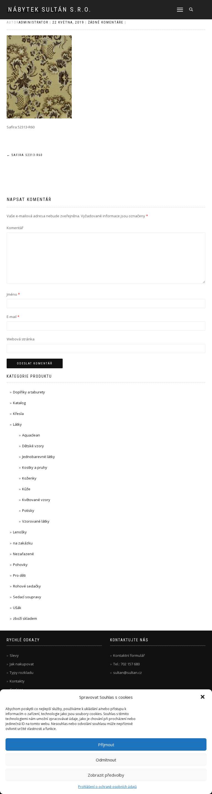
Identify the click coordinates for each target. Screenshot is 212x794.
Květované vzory (36, 499)
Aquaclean (31, 435)
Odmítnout (106, 760)
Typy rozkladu (21, 672)
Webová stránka (21, 339)
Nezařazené (23, 553)
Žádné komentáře (105, 22)
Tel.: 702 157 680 (126, 663)
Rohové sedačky (27, 586)
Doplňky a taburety (29, 392)
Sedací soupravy (27, 596)
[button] (203, 697)
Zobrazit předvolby (106, 775)
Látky (17, 424)
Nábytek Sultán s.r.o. (50, 9)
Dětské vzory (33, 445)
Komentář (15, 227)
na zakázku (23, 543)
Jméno (13, 294)
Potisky (28, 510)
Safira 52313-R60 (25, 155)
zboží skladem (25, 618)
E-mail (13, 316)
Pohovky (20, 564)
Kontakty (17, 681)
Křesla (18, 413)
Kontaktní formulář (129, 655)
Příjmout (106, 744)
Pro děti (19, 575)
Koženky (29, 478)
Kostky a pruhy (34, 467)
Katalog (19, 402)
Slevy (14, 655)
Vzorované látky (35, 521)
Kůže (26, 488)
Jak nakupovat (22, 663)
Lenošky (20, 532)
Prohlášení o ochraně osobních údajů (107, 786)
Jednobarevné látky (38, 456)
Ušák (17, 607)
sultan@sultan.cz (127, 672)
